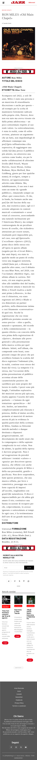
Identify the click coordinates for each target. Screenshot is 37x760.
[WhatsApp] (28, 581)
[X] (19, 581)
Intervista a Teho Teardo (18, 611)
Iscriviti (29, 567)
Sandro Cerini (7, 23)
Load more (18, 667)
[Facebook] (15, 581)
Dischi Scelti (7, 10)
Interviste (18, 606)
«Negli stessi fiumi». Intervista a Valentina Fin (31, 614)
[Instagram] (16, 747)
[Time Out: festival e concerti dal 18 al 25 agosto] (6, 600)
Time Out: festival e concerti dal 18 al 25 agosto (6, 614)
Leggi (5, 643)
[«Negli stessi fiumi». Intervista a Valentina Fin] (31, 600)
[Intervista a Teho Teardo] (18, 600)
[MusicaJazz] (18, 2)
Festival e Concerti (6, 606)
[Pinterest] (24, 581)
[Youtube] (26, 747)
